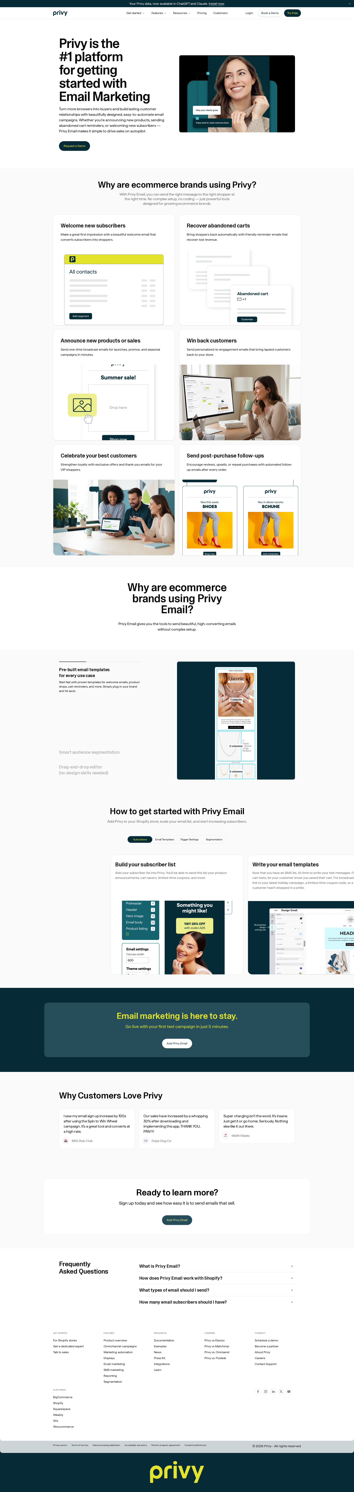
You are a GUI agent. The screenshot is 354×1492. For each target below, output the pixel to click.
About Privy (262, 1352)
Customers (220, 13)
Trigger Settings (189, 839)
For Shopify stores (65, 1340)
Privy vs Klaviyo (214, 1340)
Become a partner (267, 1346)
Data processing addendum (106, 1445)
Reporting (110, 1376)
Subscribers (140, 839)
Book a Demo (270, 13)
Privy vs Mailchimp (216, 1346)
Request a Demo (74, 146)
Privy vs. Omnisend (216, 1352)
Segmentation (214, 839)
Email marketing (114, 1364)
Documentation (164, 1340)
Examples (160, 1346)
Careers (260, 1358)
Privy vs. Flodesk (215, 1358)
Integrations (162, 1364)
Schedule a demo (266, 1340)
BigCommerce (62, 1397)
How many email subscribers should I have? (183, 1302)
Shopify (58, 1403)
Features (157, 13)
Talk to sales (61, 1352)
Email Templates (164, 839)
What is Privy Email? (159, 1266)
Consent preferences (195, 1445)
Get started (133, 13)
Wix (55, 1421)
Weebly (58, 1415)
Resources (180, 13)
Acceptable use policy (136, 1445)
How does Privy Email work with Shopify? (180, 1278)
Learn (157, 1370)
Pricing (202, 13)
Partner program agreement (165, 1445)
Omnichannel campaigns (120, 1346)
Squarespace (61, 1409)
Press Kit (159, 1358)
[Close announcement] (349, 3)
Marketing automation (118, 1352)
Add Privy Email (177, 1043)
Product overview (115, 1340)
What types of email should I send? (174, 1290)
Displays (109, 1358)
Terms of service (80, 1445)
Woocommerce (63, 1426)
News (157, 1352)
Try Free (292, 13)
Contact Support (266, 1364)
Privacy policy (60, 1445)
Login (249, 13)
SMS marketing (114, 1370)
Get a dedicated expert (68, 1346)
